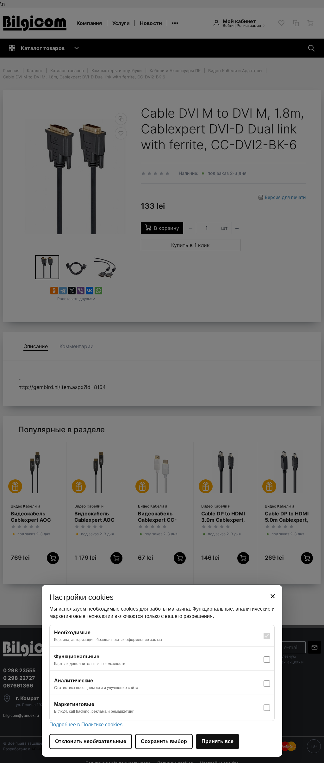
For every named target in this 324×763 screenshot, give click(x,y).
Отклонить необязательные (90, 741)
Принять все (218, 741)
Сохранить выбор (164, 741)
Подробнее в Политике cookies (85, 724)
